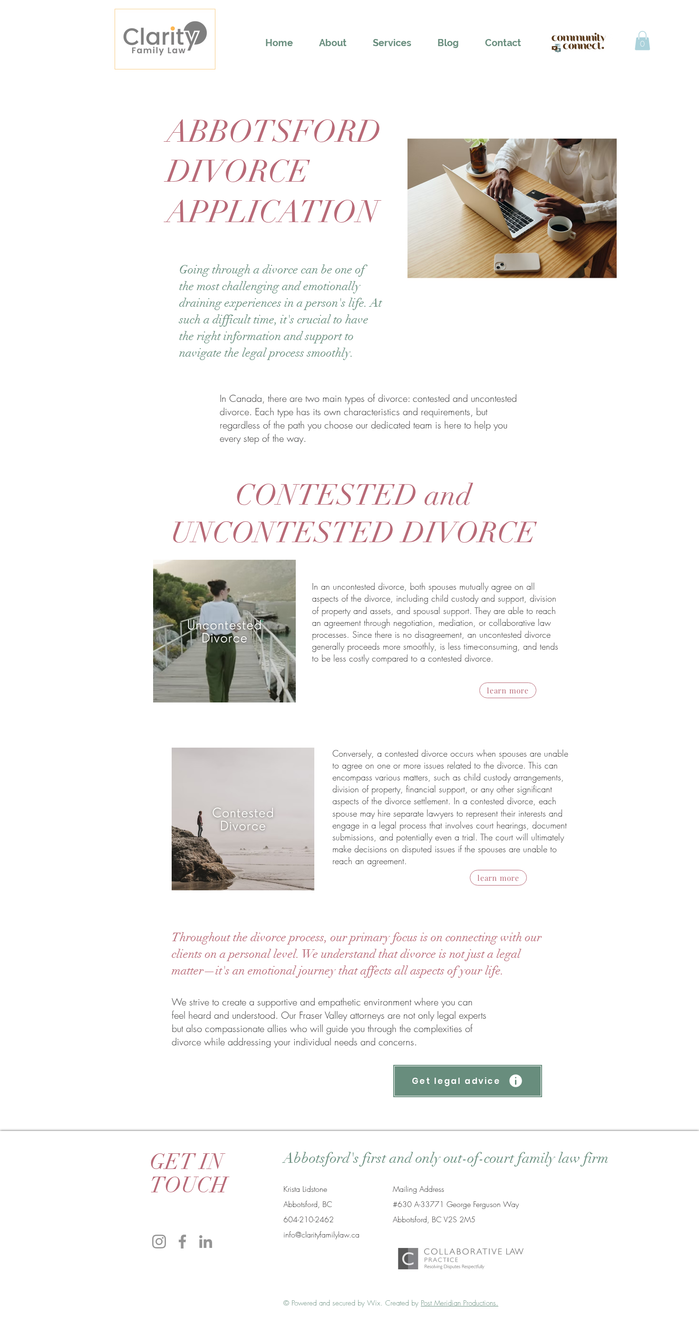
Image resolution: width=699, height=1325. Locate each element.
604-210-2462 (308, 1219)
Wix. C (378, 1303)
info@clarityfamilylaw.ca (321, 1234)
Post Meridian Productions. (459, 1303)
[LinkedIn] (205, 1241)
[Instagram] (159, 1241)
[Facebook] (182, 1241)
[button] (391, 43)
